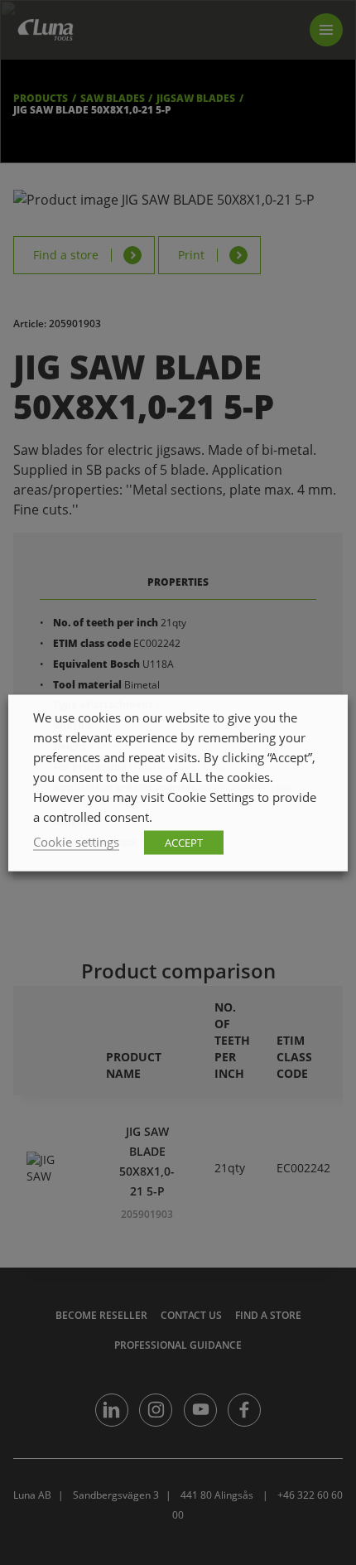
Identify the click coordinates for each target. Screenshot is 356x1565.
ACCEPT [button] (184, 841)
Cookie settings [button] (76, 841)
